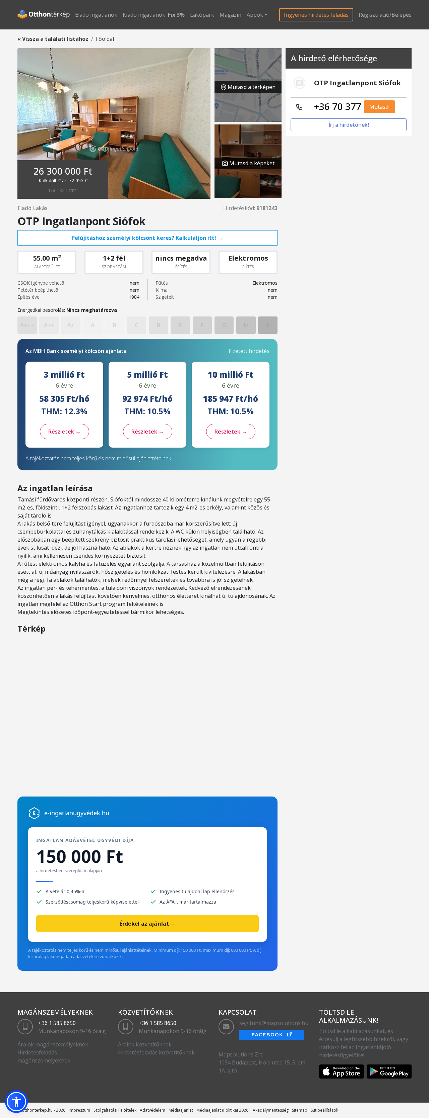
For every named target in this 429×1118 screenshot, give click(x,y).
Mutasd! (379, 106)
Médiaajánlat (181, 1110)
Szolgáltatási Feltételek (115, 1110)
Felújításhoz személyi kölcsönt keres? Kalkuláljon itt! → (147, 238)
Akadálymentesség (271, 1110)
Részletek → (64, 431)
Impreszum (79, 1110)
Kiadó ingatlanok (144, 14)
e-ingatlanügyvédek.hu (76, 813)
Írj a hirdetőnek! (348, 124)
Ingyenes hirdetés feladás (316, 14)
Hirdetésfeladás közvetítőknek (156, 1052)
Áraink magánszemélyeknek (52, 1044)
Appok (255, 14)
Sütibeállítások (324, 1110)
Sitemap (299, 1110)
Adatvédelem (152, 1110)
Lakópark (202, 14)
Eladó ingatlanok (96, 14)
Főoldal (105, 38)
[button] (16, 1101)
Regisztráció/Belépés (385, 14)
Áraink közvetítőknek (145, 1044)
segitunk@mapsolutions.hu (273, 1023)
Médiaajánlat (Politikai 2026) (222, 1110)
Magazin (230, 14)
